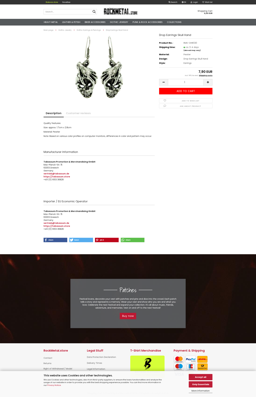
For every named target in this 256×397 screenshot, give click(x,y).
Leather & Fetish (71, 22)
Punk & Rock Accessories (148, 22)
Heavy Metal (51, 22)
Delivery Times (94, 363)
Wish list (208, 2)
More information (201, 390)
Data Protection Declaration (101, 357)
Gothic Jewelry (119, 22)
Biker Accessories (95, 22)
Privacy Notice (54, 385)
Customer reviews (78, 113)
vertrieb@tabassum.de (56, 173)
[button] (184, 2)
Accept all (200, 377)
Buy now (128, 316)
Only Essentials (200, 384)
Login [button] (195, 2)
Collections (174, 22)
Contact (48, 357)
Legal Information (96, 368)
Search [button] (173, 2)
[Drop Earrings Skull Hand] (99, 66)
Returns (47, 363)
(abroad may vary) (192, 50)
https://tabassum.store (57, 176)
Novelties (66, 2)
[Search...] (94, 12)
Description (53, 113)
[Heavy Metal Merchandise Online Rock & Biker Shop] (120, 12)
